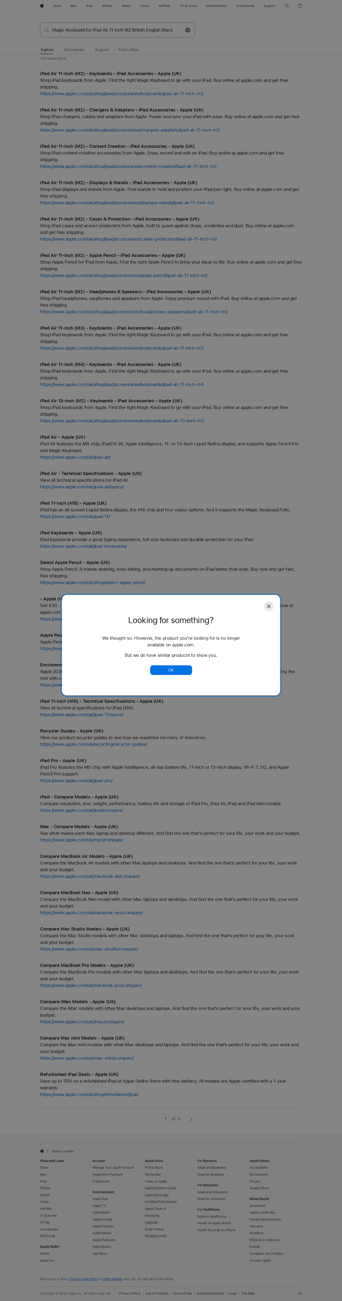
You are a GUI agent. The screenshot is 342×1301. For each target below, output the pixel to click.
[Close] (269, 606)
